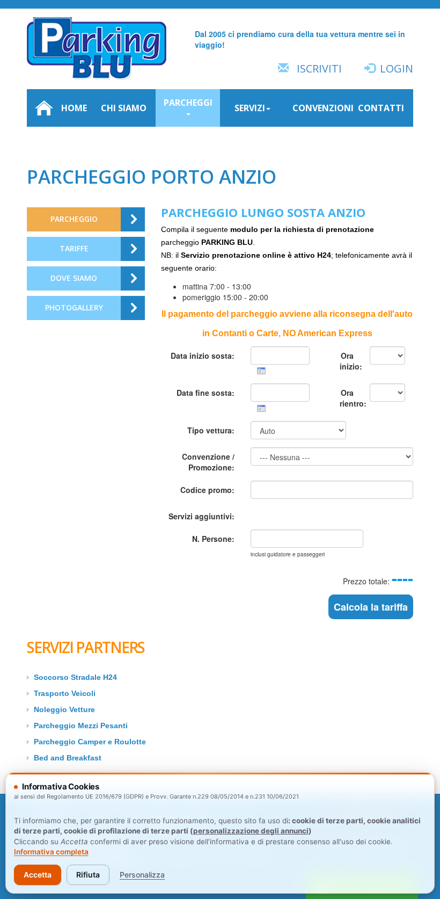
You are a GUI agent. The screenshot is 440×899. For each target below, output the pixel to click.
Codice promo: (207, 489)
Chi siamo (123, 108)
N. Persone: (213, 538)
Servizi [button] (249, 108)
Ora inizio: (351, 361)
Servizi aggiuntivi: (201, 516)
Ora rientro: (351, 398)
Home (74, 108)
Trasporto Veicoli (65, 693)
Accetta (38, 874)
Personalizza (142, 874)
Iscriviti (319, 68)
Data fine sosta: (205, 392)
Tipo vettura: (210, 430)
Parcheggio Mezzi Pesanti (81, 725)
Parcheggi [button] (188, 102)
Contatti (381, 108)
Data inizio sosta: (202, 355)
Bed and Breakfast (67, 757)
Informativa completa (51, 851)
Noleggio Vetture (64, 709)
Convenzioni (320, 108)
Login (396, 68)
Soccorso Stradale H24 (75, 677)
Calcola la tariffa (371, 607)
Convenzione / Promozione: (208, 462)
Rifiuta (88, 874)
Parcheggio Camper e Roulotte (90, 741)
